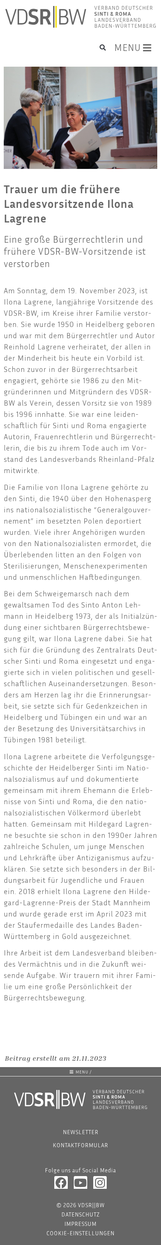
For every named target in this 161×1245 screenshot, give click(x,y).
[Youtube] (80, 1183)
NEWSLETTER (80, 1132)
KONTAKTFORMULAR (80, 1145)
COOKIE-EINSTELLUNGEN (80, 1233)
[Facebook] (61, 1183)
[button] (103, 47)
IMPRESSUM (80, 1223)
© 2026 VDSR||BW (81, 1205)
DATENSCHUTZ (80, 1214)
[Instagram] (100, 1183)
